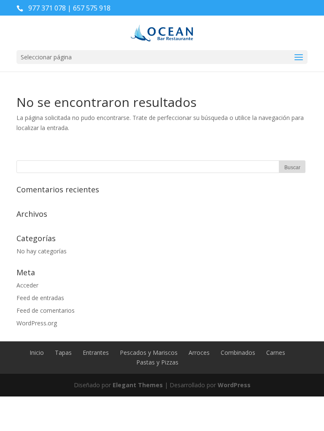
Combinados (238, 353)
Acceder (27, 285)
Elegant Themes (138, 385)
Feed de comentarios (45, 310)
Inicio (37, 353)
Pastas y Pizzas (157, 362)
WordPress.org (36, 323)
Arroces (199, 353)
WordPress (234, 385)
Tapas (63, 353)
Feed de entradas (40, 298)
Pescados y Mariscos (149, 353)
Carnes (275, 353)
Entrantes (96, 353)
